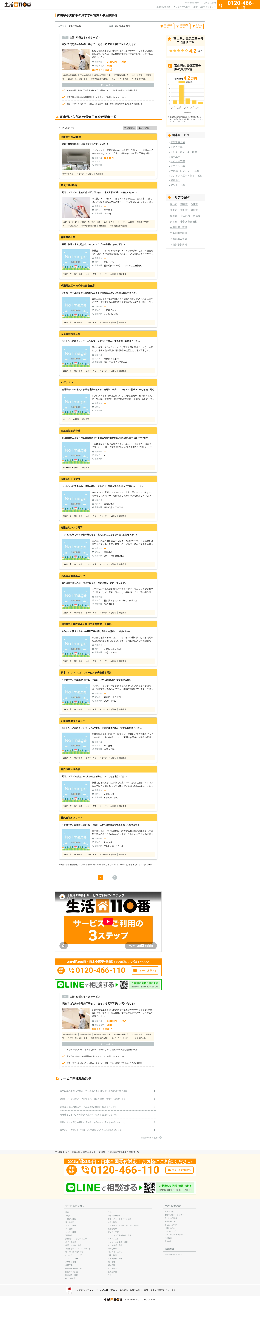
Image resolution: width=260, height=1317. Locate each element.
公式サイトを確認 (100, 69)
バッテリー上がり (115, 1252)
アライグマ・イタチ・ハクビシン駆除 (123, 1225)
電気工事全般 (177, 142)
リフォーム (112, 1268)
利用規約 (168, 1238)
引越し (110, 1275)
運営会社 (168, 1241)
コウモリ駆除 (70, 1232)
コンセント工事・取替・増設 (186, 175)
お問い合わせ (170, 1228)
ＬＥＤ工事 (176, 147)
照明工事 (175, 156)
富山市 (173, 204)
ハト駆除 (69, 1229)
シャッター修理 (114, 1215)
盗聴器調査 (112, 1272)
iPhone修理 (70, 1278)
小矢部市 (185, 215)
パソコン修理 (70, 1262)
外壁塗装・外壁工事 (73, 1268)
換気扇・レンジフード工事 (184, 170)
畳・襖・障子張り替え (74, 1252)
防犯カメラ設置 (71, 1272)
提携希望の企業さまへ (174, 1254)
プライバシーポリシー (174, 1234)
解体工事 (111, 1265)
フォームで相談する (147, 970)
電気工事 (76, 1152)
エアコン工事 (177, 166)
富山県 (102, 1152)
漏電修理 (175, 180)
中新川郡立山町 (178, 232)
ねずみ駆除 (112, 1229)
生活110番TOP (62, 1152)
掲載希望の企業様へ (192, 3)
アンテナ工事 (177, 185)
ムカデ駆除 (112, 1222)
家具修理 (111, 1262)
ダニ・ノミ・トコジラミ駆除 (119, 1219)
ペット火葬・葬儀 (115, 1258)
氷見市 (173, 209)
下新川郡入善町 (178, 238)
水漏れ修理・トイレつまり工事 (78, 1248)
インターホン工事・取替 (183, 151)
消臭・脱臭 (112, 1255)
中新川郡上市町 (178, 227)
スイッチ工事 (177, 161)
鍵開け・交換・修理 (73, 1245)
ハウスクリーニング (73, 1255)
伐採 (109, 1212)
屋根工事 (69, 1265)
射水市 (173, 221)
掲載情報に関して (172, 1221)
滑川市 (184, 209)
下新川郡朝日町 (178, 244)
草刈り (68, 1215)
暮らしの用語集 (171, 1218)
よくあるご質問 (210, 3)
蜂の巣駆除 (69, 1222)
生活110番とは (163, 6)
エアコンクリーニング (74, 1258)
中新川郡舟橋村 (188, 221)
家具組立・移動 (71, 1275)
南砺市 (196, 215)
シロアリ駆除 (70, 1219)
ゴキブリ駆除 (70, 1225)
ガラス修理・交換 (115, 1245)
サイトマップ (170, 1231)
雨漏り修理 (112, 1248)
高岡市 (184, 204)
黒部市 (194, 209)
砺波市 (173, 215)
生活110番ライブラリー (204, 6)
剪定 (67, 1212)
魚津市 (194, 204)
